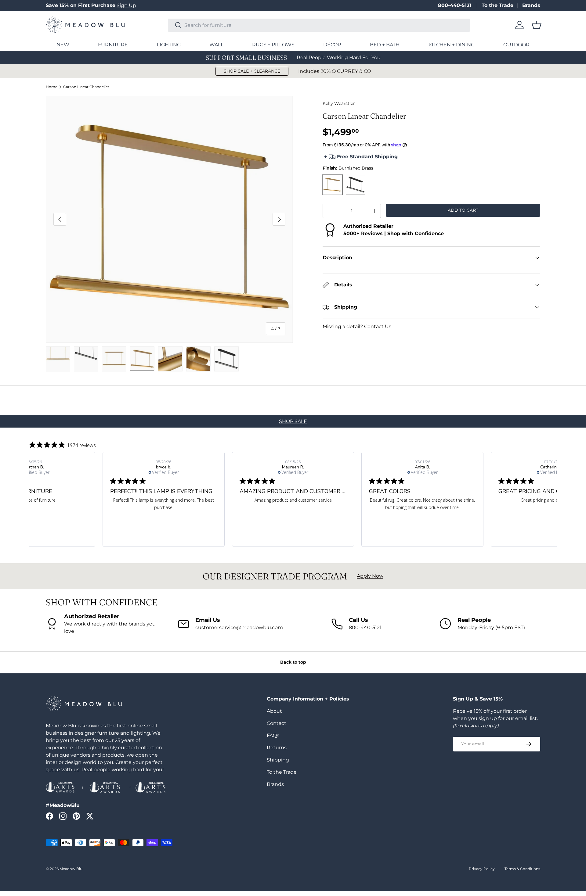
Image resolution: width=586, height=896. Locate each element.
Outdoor (516, 45)
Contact (276, 723)
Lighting (169, 45)
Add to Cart (463, 210)
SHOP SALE (293, 421)
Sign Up (126, 5)
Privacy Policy (482, 868)
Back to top (293, 662)
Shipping (278, 760)
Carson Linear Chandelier (86, 87)
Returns (277, 748)
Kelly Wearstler (339, 103)
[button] (536, 25)
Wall (216, 45)
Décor (332, 45)
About (274, 711)
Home (51, 87)
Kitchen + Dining (452, 45)
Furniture (113, 45)
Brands (531, 5)
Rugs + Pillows (273, 45)
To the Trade (497, 5)
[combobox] (319, 25)
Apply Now (370, 576)
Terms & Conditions (522, 868)
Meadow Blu (71, 868)
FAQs (273, 735)
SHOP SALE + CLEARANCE (252, 71)
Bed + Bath (385, 45)
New (62, 45)
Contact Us (377, 326)
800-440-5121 (455, 5)
